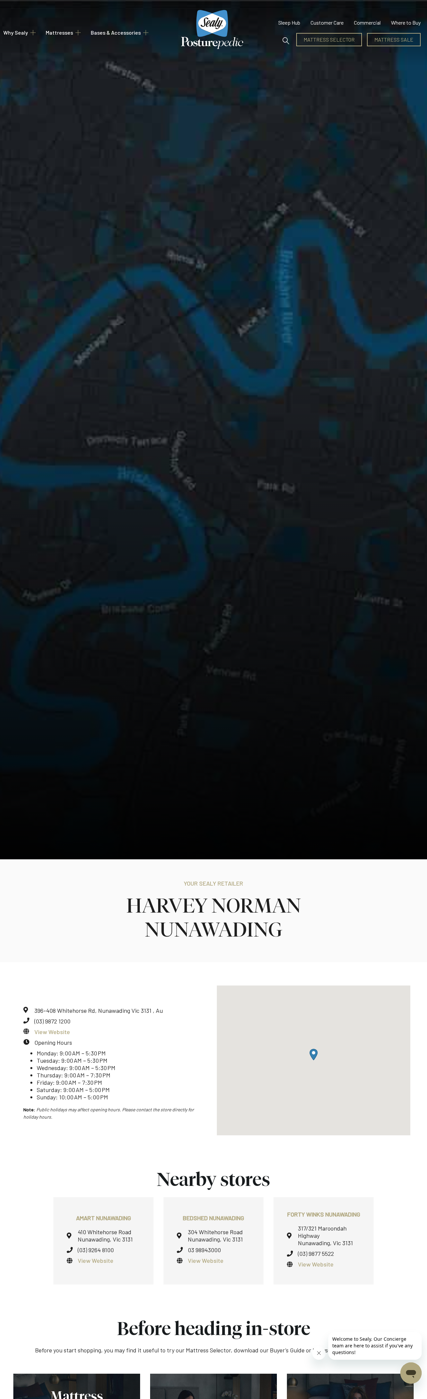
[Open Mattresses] (78, 33)
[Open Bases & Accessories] (145, 33)
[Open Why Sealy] (33, 33)
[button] (285, 39)
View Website (52, 1031)
